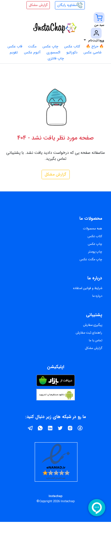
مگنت (32, 46)
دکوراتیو (71, 52)
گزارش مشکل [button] (38, 5)
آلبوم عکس (32, 52)
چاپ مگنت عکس (91, 259)
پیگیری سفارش (92, 325)
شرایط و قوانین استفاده (87, 288)
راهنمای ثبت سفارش (89, 332)
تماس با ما (95, 340)
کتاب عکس (72, 46)
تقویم (14, 52)
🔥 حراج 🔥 (95, 46)
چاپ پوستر (95, 251)
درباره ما (97, 295)
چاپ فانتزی (56, 58)
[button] (99, 20)
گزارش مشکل (55, 174)
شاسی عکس (92, 52)
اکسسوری (53, 52)
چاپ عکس (50, 46)
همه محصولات (92, 228)
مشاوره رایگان (67, 5)
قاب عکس (14, 46)
